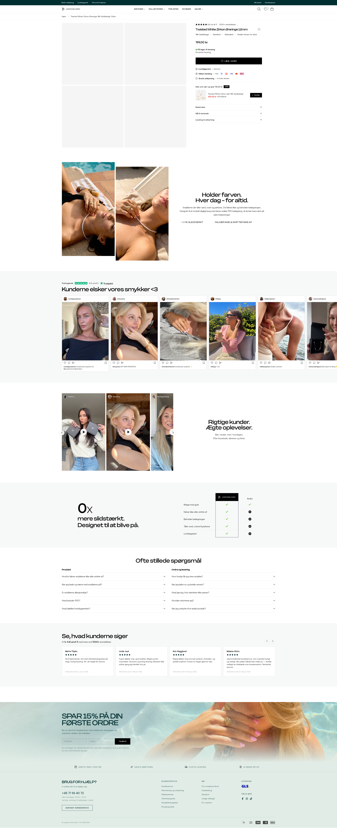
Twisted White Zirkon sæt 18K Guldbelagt (225, 94)
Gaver (198, 9)
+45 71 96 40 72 (73, 793)
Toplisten (173, 9)
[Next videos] (173, 432)
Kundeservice (167, 786)
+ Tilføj (256, 95)
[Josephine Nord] (71, 9)
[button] (201, 24)
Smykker (138, 9)
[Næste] (272, 641)
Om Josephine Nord (210, 786)
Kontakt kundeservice (77, 808)
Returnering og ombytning (173, 790)
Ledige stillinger (208, 798)
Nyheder (186, 9)
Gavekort (205, 794)
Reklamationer (168, 794)
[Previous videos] (62, 432)
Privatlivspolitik (168, 807)
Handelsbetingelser (170, 802)
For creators (207, 802)
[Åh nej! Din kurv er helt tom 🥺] (272, 9)
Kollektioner (156, 9)
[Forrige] (267, 641)
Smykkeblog (207, 790)
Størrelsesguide (168, 798)
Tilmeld (123, 741)
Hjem (64, 16)
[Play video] (83, 432)
